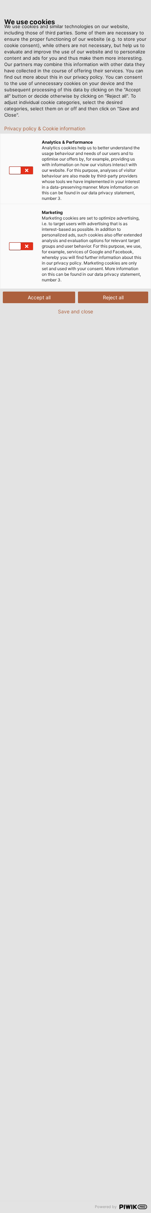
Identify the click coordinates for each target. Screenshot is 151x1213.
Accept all (39, 297)
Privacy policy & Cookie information (44, 128)
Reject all (113, 297)
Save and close (75, 311)
